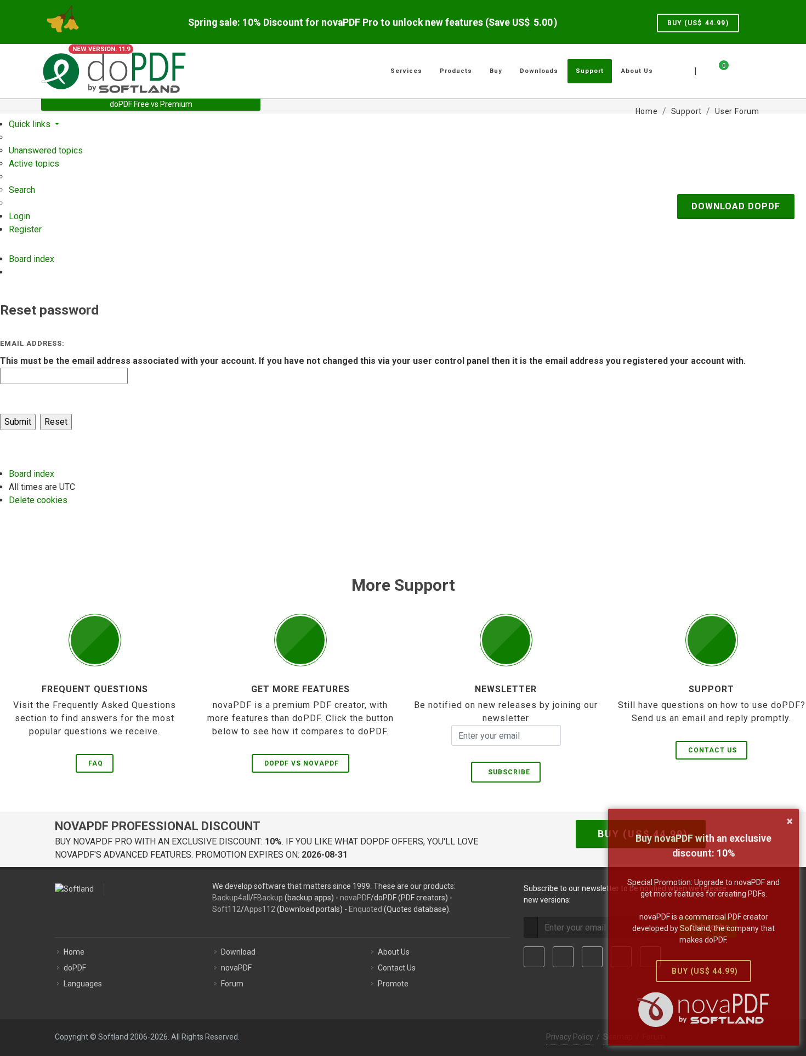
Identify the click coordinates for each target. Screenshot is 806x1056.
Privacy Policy (569, 1036)
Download (238, 951)
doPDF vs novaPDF (301, 763)
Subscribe (507, 772)
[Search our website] (753, 69)
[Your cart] (717, 69)
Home (74, 951)
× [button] (790, 820)
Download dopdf (735, 206)
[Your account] (736, 67)
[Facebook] (534, 956)
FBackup (268, 897)
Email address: (32, 343)
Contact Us (712, 750)
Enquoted (365, 909)
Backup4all (231, 897)
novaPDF (355, 897)
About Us (394, 951)
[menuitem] (46, 150)
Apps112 (259, 909)
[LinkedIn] (592, 956)
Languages (83, 983)
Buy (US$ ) (698, 23)
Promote (393, 983)
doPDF (75, 967)
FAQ (95, 763)
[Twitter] (563, 956)
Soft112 (226, 909)
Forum (232, 983)
